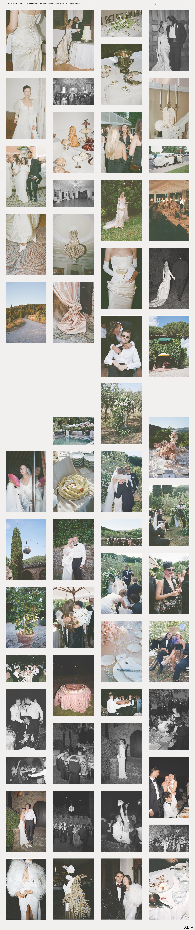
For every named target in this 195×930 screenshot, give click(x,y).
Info (155, 3)
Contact (156, 4)
